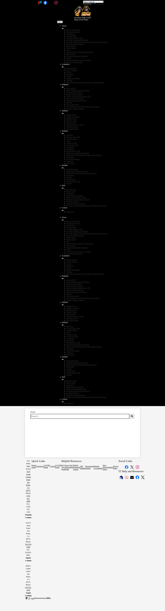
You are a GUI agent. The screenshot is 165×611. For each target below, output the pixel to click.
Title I (68, 50)
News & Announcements (75, 44)
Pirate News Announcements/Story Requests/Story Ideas (86, 206)
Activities (69, 135)
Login (30, 598)
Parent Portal (70, 179)
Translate (100, 4)
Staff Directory (71, 189)
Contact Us (70, 212)
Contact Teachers (72, 145)
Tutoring (69, 80)
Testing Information (73, 78)
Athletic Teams (71, 121)
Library (69, 76)
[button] (63, 258)
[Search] (132, 416)
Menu (60, 22)
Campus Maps (71, 36)
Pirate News (70, 163)
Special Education (72, 105)
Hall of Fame (71, 123)
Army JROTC (71, 88)
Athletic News (71, 115)
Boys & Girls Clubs (73, 137)
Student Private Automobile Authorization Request (84, 155)
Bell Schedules (71, 68)
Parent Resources (72, 169)
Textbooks (70, 157)
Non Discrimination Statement (77, 56)
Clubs (68, 141)
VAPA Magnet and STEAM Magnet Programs (82, 107)
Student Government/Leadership (77, 153)
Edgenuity (70, 74)
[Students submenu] (63, 133)
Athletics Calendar (72, 117)
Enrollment (70, 175)
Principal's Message (73, 32)
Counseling (70, 147)
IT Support (70, 194)
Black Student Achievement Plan (78, 90)
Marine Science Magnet (74, 95)
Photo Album (71, 46)
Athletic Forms (71, 119)
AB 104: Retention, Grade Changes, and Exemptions (85, 82)
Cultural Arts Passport (74, 92)
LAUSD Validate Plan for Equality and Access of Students (87, 42)
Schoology (70, 149)
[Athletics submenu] (63, 113)
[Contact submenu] (63, 210)
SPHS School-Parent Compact (77, 171)
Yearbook (69, 161)
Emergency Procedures (74, 62)
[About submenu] (63, 28)
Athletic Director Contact (75, 125)
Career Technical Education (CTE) (78, 97)
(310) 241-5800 (28, 498)
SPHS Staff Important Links (76, 198)
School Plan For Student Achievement (79, 52)
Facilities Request (72, 202)
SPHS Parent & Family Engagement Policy (81, 173)
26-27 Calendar (71, 70)
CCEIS (68, 72)
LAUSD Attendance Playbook (77, 40)
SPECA (69, 103)
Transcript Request (72, 159)
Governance (70, 34)
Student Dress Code (73, 151)
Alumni (69, 177)
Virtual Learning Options (75, 109)
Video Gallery (71, 48)
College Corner (71, 143)
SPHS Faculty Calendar (74, 196)
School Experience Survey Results (78, 60)
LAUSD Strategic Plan (74, 38)
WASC (68, 58)
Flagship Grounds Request (75, 204)
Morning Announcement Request (78, 200)
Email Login (70, 191)
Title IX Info (70, 54)
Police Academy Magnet (75, 99)
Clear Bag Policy (72, 127)
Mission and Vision (73, 30)
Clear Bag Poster (72, 129)
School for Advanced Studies (76, 101)
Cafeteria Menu (71, 139)
